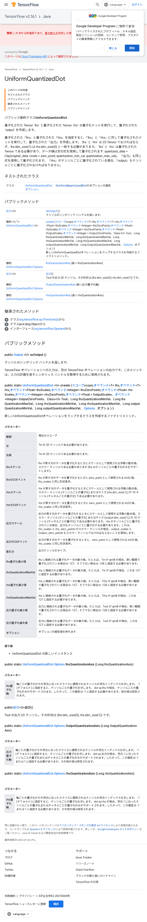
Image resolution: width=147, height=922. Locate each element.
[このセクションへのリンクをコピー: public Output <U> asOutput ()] (51, 355)
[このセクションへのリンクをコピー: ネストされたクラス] (43, 176)
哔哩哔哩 (10, 875)
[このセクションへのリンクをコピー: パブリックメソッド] (43, 202)
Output (18, 355)
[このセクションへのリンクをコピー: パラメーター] (24, 427)
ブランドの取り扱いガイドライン (96, 875)
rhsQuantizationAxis (58, 295)
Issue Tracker (84, 857)
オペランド (80, 221)
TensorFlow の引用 (87, 882)
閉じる (113, 48)
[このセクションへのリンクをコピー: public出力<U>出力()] (38, 707)
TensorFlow (11, 69)
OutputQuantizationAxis (60, 284)
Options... (129, 244)
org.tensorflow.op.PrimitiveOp (39, 319)
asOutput (51, 211)
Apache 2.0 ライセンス (42, 829)
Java (47, 16)
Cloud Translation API (34, 56)
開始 (132, 48)
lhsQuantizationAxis (58, 263)
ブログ (9, 857)
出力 (8, 211)
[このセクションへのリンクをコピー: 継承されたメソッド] (43, 311)
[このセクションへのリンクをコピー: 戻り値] (16, 646)
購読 (56, 904)
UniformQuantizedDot (71, 185)
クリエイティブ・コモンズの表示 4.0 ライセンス (86, 825)
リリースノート (85, 863)
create (50, 221)
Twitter (9, 869)
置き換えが (51, 33)
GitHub (9, 863)
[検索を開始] (97, 4)
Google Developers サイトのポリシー (118, 829)
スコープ (60, 221)
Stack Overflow (85, 869)
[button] (35, 319)
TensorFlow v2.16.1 (21, 16)
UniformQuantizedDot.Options (24, 266)
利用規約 (10, 895)
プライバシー (27, 895)
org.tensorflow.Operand (49, 329)
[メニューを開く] (6, 4)
